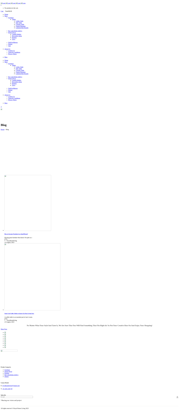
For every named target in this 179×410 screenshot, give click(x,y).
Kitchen (6, 373)
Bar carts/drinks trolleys (11, 375)
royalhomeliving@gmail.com (11, 385)
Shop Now (4, 329)
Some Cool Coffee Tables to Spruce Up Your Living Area (19, 313)
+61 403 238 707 (7, 389)
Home (2, 129)
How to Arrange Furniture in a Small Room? (16, 234)
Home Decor (8, 371)
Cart (2, 11)
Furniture (7, 370)
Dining (6, 376)
